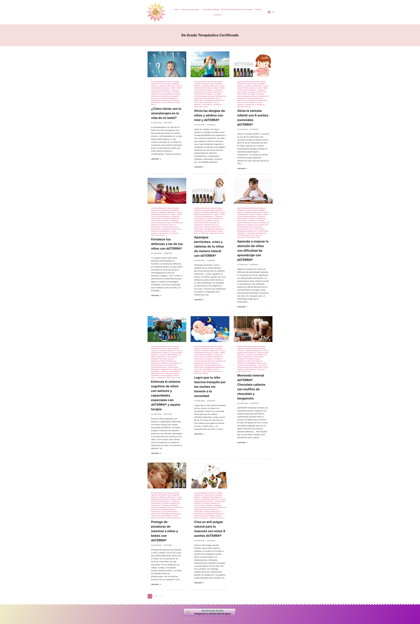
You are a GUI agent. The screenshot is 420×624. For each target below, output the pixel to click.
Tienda (258, 9)
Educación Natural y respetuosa (250, 229)
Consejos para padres (168, 355)
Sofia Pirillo (158, 123)
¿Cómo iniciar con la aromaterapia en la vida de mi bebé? (166, 113)
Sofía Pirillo (207, 104)
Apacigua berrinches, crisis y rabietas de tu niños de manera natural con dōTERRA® (209, 246)
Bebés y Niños (176, 88)
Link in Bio (175, 100)
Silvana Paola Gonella (212, 610)
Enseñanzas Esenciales (160, 100)
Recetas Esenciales (254, 367)
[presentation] (167, 64)
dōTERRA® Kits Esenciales (257, 225)
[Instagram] (269, 12)
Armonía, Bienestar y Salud (170, 86)
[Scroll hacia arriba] (417, 607)
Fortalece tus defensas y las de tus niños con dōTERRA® (167, 243)
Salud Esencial (168, 102)
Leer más (156, 159)
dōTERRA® (176, 92)
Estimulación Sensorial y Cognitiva (251, 365)
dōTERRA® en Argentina (160, 96)
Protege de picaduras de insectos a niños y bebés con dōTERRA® (164, 531)
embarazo (173, 98)
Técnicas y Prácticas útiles (212, 233)
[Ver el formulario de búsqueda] (273, 12)
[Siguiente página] (162, 596)
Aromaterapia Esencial (160, 88)
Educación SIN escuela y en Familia (237, 9)
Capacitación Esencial (161, 90)
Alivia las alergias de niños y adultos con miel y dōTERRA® (209, 115)
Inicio (176, 9)
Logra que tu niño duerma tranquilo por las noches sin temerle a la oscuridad (210, 387)
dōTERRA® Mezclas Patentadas (249, 227)
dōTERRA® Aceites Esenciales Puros (165, 94)
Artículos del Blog (211, 9)
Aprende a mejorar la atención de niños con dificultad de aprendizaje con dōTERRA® (252, 251)
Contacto (218, 15)
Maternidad (156, 102)
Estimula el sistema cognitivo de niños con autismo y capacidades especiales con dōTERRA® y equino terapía (165, 395)
